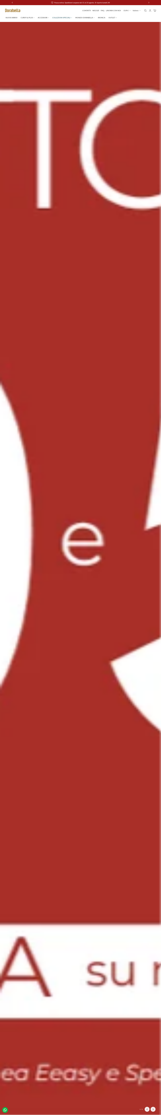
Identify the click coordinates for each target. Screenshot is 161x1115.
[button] (145, 10)
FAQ (102, 10)
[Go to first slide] (148, 2)
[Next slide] (153, 1109)
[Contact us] (5, 1110)
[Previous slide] (12, 2)
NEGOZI (95, 10)
